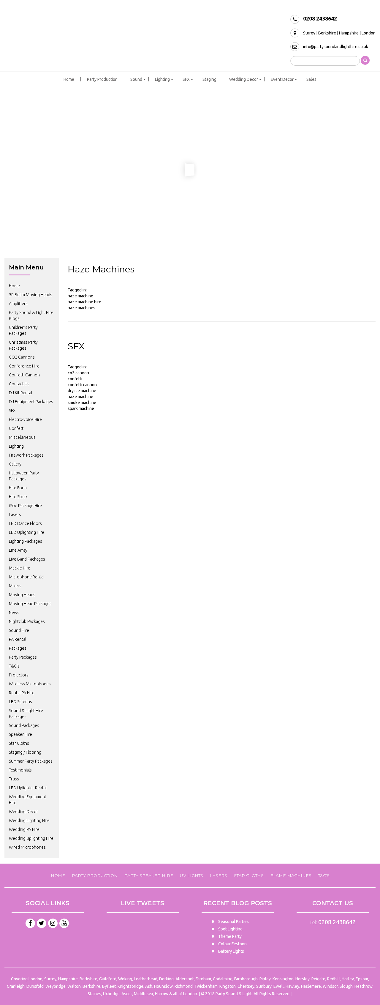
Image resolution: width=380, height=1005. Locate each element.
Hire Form (18, 487)
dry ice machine (82, 390)
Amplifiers (18, 303)
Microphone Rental (26, 577)
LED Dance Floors (25, 523)
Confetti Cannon (24, 375)
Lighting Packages (25, 541)
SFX (186, 79)
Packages (17, 648)
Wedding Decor (243, 79)
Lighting (162, 79)
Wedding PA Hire (24, 829)
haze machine (80, 296)
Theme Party (230, 936)
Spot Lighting (230, 929)
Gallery (15, 464)
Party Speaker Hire (148, 875)
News (14, 612)
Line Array (18, 550)
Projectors (18, 675)
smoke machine (82, 402)
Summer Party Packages (31, 761)
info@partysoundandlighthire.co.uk (335, 46)
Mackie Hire (19, 568)
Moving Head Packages (30, 603)
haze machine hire (84, 301)
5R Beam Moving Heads (30, 294)
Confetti (16, 428)
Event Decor (282, 79)
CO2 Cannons (22, 357)
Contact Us (19, 383)
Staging (209, 79)
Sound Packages (24, 725)
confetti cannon (82, 384)
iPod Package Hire (25, 505)
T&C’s (14, 666)
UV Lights (191, 875)
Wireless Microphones (30, 683)
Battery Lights (231, 951)
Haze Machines (101, 269)
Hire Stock (18, 496)
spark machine (81, 408)
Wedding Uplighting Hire (31, 838)
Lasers (15, 514)
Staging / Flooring (25, 752)
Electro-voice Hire (25, 419)
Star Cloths (19, 743)
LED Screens (20, 701)
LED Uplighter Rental (28, 787)
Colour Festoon (232, 943)
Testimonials (20, 770)
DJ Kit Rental (20, 392)
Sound (136, 79)
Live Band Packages (27, 559)
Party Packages (23, 657)
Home (69, 79)
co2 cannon (78, 372)
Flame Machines (290, 875)
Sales (311, 79)
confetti (75, 378)
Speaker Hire (20, 734)
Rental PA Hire (21, 692)
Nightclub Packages (27, 621)
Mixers (15, 585)
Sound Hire (19, 630)
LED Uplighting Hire (26, 532)
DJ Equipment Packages (31, 401)
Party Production (102, 79)
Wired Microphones (27, 847)
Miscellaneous (22, 437)
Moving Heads (22, 594)
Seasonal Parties (233, 921)
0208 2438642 (320, 18)
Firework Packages (26, 455)
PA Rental (17, 639)
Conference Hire (24, 366)
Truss (14, 779)
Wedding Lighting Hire (29, 820)
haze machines (81, 307)
